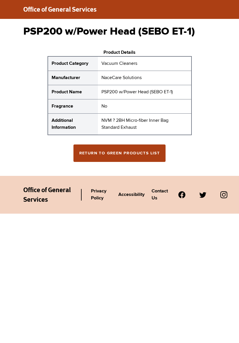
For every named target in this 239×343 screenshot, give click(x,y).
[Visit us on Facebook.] (181, 194)
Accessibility (131, 194)
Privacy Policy (98, 195)
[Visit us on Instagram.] (223, 194)
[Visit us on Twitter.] (202, 194)
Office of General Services (59, 9)
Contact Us (160, 195)
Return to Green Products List (119, 153)
